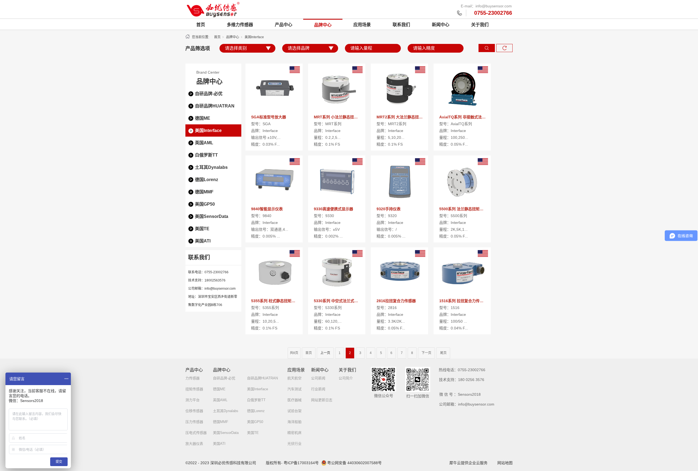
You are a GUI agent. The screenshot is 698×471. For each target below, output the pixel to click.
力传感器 (192, 378)
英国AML (204, 142)
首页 (200, 24)
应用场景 (362, 24)
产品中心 (283, 24)
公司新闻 (318, 378)
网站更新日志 (321, 400)
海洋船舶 (294, 422)
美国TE (202, 228)
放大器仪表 (194, 444)
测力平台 (192, 400)
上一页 (325, 353)
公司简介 (346, 378)
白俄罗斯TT (206, 155)
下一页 (426, 353)
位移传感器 (194, 411)
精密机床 (294, 433)
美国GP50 (205, 204)
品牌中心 (323, 25)
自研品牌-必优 (208, 93)
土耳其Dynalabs (211, 167)
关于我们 (480, 24)
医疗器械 (294, 400)
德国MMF (204, 192)
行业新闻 (318, 389)
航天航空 (294, 378)
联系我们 (401, 24)
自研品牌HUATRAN (214, 106)
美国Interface (208, 130)
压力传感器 (194, 422)
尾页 (443, 353)
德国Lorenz (206, 179)
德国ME (202, 118)
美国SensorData (211, 216)
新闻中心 (440, 24)
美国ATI (202, 241)
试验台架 (294, 411)
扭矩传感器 (194, 389)
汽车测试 (294, 389)
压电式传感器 (196, 433)
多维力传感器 (240, 24)
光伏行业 (294, 444)
